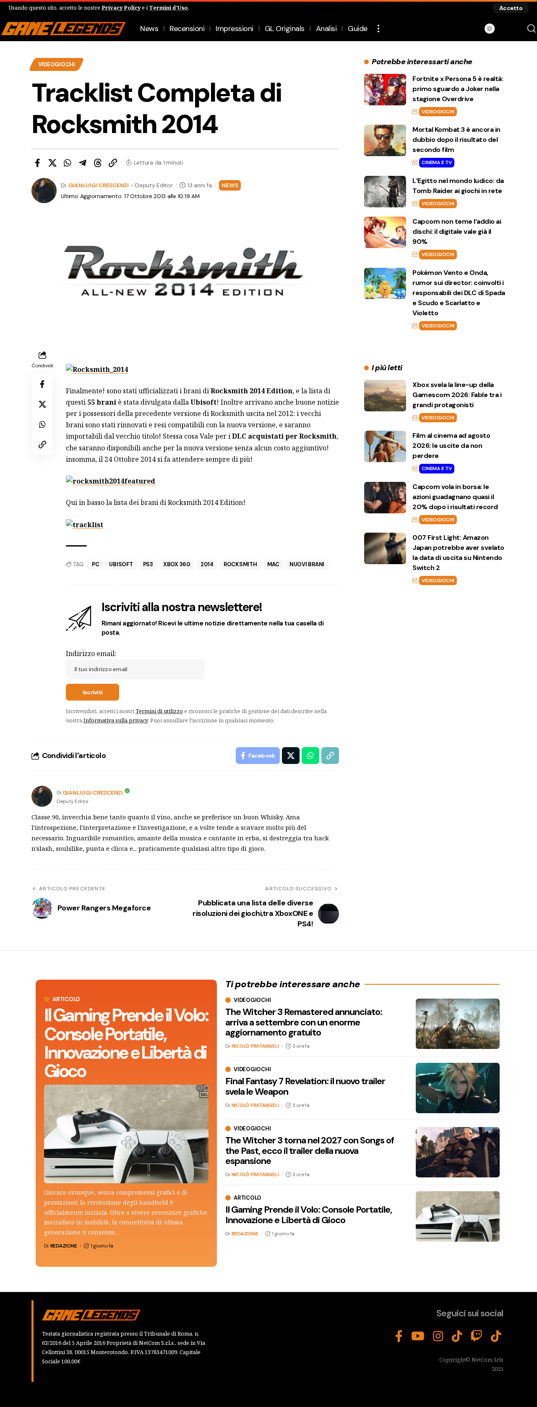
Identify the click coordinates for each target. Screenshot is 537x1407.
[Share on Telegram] (83, 163)
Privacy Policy (121, 7)
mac (273, 564)
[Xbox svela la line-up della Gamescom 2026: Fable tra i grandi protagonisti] (385, 395)
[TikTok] (457, 1336)
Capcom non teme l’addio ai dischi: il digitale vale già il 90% (456, 231)
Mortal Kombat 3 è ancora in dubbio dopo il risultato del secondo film (456, 139)
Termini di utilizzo (159, 711)
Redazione (63, 1245)
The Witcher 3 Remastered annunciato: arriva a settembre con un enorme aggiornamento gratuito (303, 1022)
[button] (511, 8)
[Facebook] (399, 1336)
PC (95, 564)
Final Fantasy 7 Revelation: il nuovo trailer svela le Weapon (305, 1086)
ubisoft (121, 564)
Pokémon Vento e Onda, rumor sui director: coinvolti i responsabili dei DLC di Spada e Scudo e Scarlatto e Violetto (458, 292)
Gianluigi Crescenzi (98, 185)
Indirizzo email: (91, 653)
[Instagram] (438, 1336)
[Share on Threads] (98, 163)
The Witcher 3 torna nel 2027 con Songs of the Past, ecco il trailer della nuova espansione (309, 1150)
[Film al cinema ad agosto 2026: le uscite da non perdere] (385, 446)
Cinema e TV (436, 162)
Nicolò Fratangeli (255, 1046)
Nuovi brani (306, 564)
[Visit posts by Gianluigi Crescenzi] (41, 796)
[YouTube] (418, 1336)
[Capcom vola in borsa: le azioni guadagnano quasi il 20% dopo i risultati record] (385, 497)
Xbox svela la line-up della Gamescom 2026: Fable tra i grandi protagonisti (456, 394)
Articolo (66, 999)
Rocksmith (240, 564)
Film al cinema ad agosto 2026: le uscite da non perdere (451, 445)
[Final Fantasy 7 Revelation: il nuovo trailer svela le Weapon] (458, 1088)
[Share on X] (52, 163)
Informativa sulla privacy (115, 720)
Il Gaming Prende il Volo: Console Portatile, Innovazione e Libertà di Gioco (126, 1043)
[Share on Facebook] (37, 163)
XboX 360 (176, 564)
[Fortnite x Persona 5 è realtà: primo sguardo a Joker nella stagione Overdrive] (385, 89)
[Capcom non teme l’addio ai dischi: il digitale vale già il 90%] (385, 232)
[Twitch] (477, 1336)
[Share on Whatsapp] (67, 163)
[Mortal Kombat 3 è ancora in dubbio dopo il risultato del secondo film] (385, 140)
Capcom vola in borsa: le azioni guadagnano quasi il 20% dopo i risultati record (455, 496)
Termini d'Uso (168, 7)
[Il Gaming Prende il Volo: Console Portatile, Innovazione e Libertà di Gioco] (126, 1134)
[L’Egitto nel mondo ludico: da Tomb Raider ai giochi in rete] (385, 191)
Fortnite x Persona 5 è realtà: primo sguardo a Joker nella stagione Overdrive (457, 88)
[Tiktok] (496, 1336)
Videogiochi (56, 64)
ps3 (148, 564)
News (230, 185)
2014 (207, 564)
